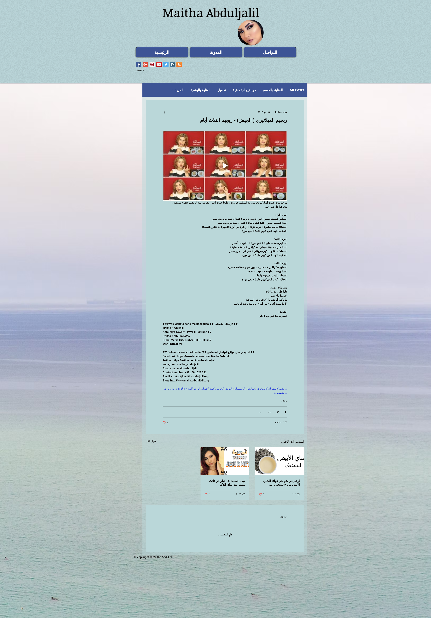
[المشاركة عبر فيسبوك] (285, 412)
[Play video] (225, 166)
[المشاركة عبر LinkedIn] (269, 412)
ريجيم (284, 400)
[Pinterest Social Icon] (152, 64)
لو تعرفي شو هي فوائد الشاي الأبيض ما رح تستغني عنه (281, 482)
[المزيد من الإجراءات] (165, 112)
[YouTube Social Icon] (159, 64)
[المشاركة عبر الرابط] (260, 412)
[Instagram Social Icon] (172, 64)
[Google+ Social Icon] (145, 64)
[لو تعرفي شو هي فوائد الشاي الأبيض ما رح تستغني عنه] (279, 461)
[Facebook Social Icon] (138, 64)
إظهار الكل (151, 441)
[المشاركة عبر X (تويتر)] (277, 412)
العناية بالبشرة (200, 90)
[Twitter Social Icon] (166, 64)
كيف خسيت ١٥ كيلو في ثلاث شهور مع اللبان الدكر (227, 482)
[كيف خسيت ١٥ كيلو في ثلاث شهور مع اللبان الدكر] (225, 461)
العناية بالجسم (273, 90)
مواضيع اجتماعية (244, 90)
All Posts (297, 90)
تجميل (221, 90)
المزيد (179, 90)
